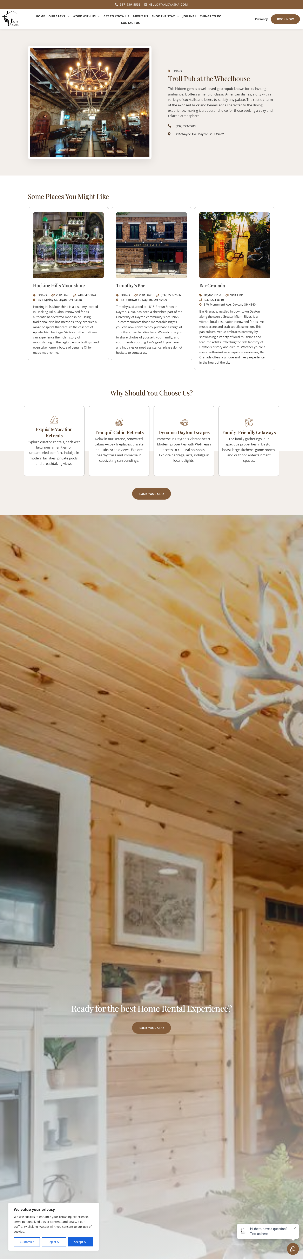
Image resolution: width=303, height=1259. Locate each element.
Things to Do (211, 16)
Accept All (80, 1242)
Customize (27, 1242)
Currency (261, 19)
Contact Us (130, 23)
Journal (189, 16)
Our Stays (56, 16)
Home (40, 16)
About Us (140, 16)
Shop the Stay (163, 16)
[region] (53, 1227)
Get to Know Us (116, 16)
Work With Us (84, 16)
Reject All (54, 1242)
